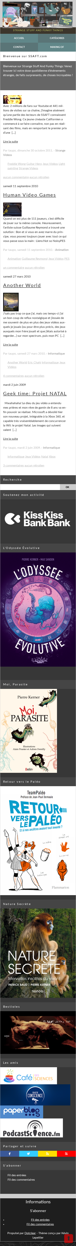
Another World (22, 285)
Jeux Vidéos (50, 163)
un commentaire (13, 267)
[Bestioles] (38, 1032)
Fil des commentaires (21, 1179)
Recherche (12, 479)
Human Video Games (29, 195)
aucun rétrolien (39, 177)
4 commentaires (13, 375)
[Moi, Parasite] (38, 731)
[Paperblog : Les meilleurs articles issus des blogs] (38, 1111)
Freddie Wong (17, 163)
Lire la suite (10, 141)
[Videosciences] (38, 1127)
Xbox (52, 456)
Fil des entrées (17, 1175)
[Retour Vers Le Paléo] (38, 840)
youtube (66, 1154)
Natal (44, 456)
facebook (9, 1154)
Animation (62, 249)
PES (67, 258)
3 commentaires (13, 465)
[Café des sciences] (38, 1075)
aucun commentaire (16, 177)
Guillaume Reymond (35, 258)
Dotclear (30, 1233)
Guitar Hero (34, 163)
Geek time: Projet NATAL (35, 393)
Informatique (56, 353)
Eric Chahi (34, 362)
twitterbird (28, 1154)
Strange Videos (28, 168)
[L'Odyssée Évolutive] (38, 609)
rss (47, 1154)
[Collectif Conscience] (38, 1094)
